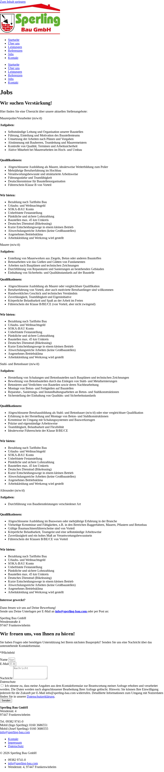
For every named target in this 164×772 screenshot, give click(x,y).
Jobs (11, 54)
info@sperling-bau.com (15, 732)
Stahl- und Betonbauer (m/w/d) (19, 364)
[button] (82, 118)
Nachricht (6, 678)
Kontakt (13, 57)
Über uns (14, 43)
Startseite (13, 39)
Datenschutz (8, 681)
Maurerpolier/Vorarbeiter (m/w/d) (21, 118)
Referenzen (15, 50)
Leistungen (15, 47)
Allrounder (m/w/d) (12, 490)
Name (4, 659)
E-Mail (5, 663)
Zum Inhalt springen (13, 1)
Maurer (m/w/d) (10, 244)
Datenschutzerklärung (40, 696)
